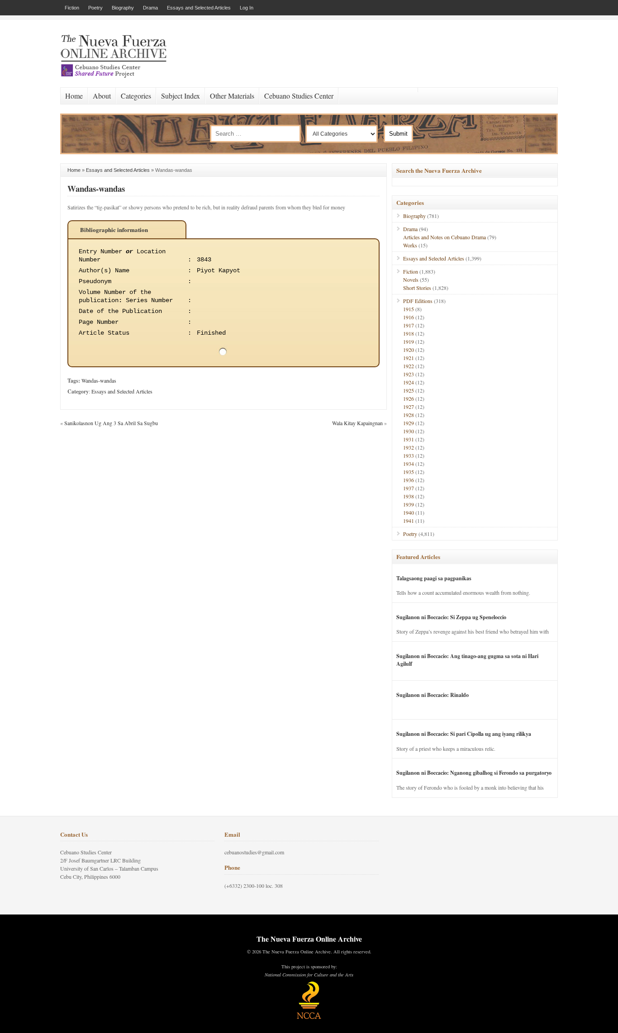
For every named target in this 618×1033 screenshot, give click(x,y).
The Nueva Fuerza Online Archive (309, 938)
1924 (408, 382)
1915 (408, 309)
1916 (408, 317)
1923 (408, 374)
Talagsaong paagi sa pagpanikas (433, 578)
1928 (408, 414)
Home (74, 95)
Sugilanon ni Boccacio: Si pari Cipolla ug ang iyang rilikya (463, 734)
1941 (408, 520)
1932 (408, 447)
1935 (408, 471)
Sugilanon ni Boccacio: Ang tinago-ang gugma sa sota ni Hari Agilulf (467, 660)
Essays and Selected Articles (199, 7)
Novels (410, 279)
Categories (136, 95)
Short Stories (417, 287)
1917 (408, 325)
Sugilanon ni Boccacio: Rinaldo (432, 695)
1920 (408, 349)
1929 (408, 422)
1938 (408, 496)
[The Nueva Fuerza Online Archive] (116, 76)
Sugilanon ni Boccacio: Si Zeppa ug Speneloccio (451, 617)
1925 (408, 390)
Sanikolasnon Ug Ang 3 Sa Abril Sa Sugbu (111, 422)
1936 (408, 479)
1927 (408, 406)
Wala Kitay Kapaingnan (357, 422)
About (102, 95)
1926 (408, 398)
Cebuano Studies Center (298, 95)
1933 (408, 455)
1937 (408, 488)
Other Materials (232, 95)
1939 (408, 504)
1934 (408, 463)
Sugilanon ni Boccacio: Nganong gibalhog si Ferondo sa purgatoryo (473, 773)
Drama (150, 7)
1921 (408, 357)
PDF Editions (418, 300)
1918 (408, 333)
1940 (408, 512)
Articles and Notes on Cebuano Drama (444, 237)
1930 (408, 431)
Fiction (72, 7)
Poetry (95, 7)
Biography (123, 7)
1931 (408, 439)
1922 (408, 366)
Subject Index (180, 95)
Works (410, 245)
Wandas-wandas (96, 188)
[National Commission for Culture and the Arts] (309, 1017)
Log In (246, 7)
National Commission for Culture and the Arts (309, 974)
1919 (408, 341)
